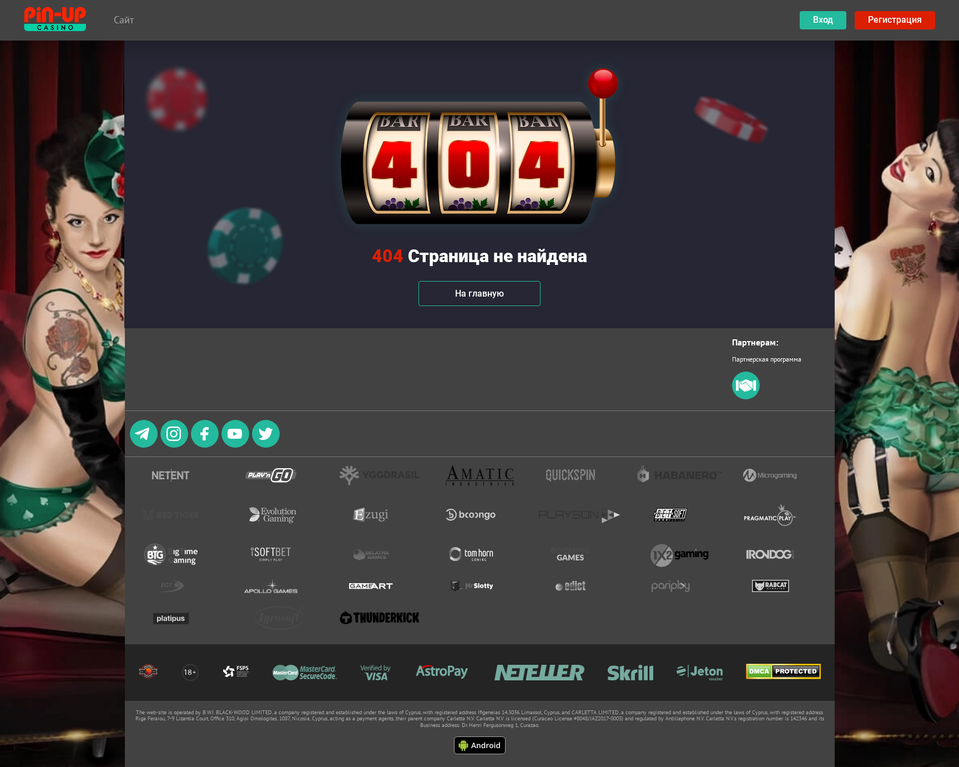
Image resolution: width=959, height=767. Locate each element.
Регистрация (895, 19)
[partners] (746, 397)
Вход (823, 19)
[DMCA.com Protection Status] (783, 672)
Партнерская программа (766, 359)
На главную (479, 293)
